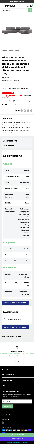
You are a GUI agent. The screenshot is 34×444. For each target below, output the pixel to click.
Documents (8, 145)
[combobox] (15, 10)
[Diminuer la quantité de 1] (11, 105)
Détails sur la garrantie (13, 319)
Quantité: (5, 105)
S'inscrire (7, 406)
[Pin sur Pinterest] (25, 110)
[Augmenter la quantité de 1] (20, 105)
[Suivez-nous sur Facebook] (3, 422)
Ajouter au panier (17, 435)
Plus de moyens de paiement (17, 443)
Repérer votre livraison (17, 1)
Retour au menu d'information (15, 302)
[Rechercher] (30, 10)
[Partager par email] (31, 110)
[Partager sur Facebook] (22, 110)
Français (5, 414)
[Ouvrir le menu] (2, 5)
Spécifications (10, 140)
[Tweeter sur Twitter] (28, 110)
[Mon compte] (27, 6)
